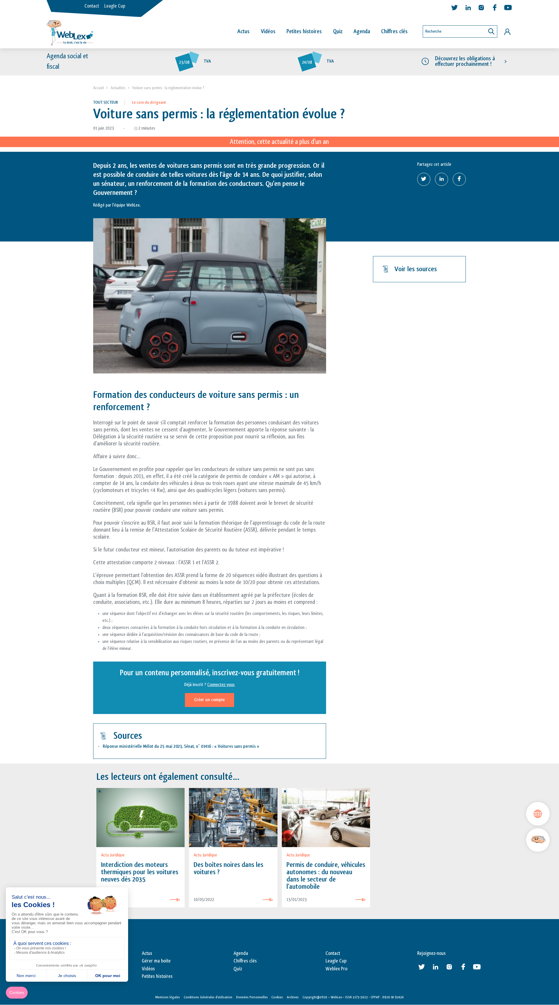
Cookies (277, 997)
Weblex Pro (336, 969)
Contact (91, 6)
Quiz (337, 31)
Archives (293, 997)
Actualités (118, 88)
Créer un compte (209, 700)
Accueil (98, 88)
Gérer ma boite (156, 961)
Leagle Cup (114, 6)
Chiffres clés (394, 31)
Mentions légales (167, 997)
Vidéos (268, 31)
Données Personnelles (252, 997)
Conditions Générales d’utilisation (208, 997)
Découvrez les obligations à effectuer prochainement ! (465, 61)
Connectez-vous (221, 685)
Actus (243, 31)
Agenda (361, 31)
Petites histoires (304, 31)
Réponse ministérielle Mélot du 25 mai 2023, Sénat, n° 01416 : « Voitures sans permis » (181, 746)
